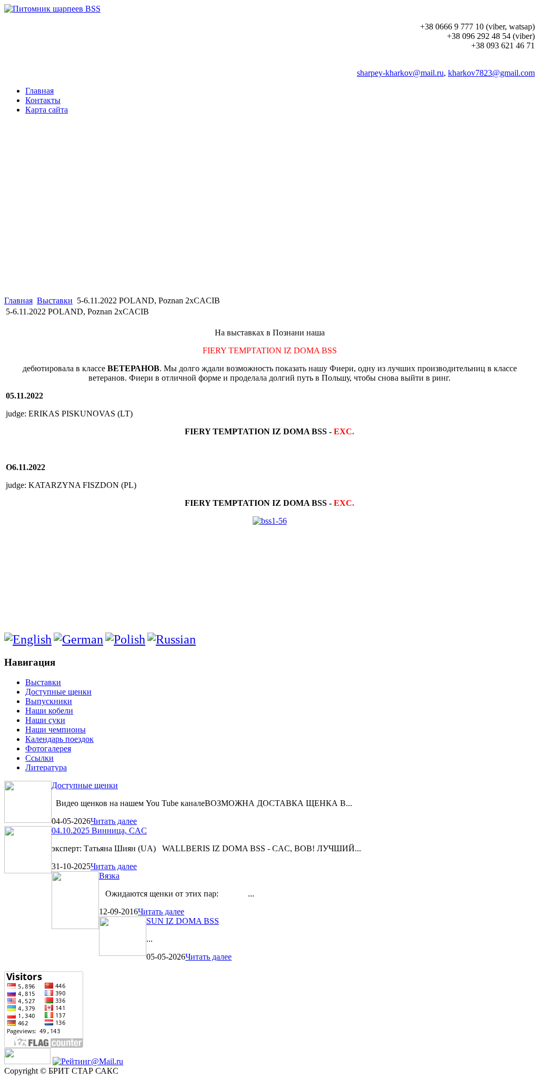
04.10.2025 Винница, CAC (99, 830)
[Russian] (171, 639)
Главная (18, 300)
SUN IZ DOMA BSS (182, 920)
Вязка (109, 875)
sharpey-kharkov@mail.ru (400, 72)
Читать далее (114, 821)
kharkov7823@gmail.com (491, 72)
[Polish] (125, 639)
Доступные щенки (85, 785)
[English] (28, 639)
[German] (78, 639)
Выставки (55, 300)
